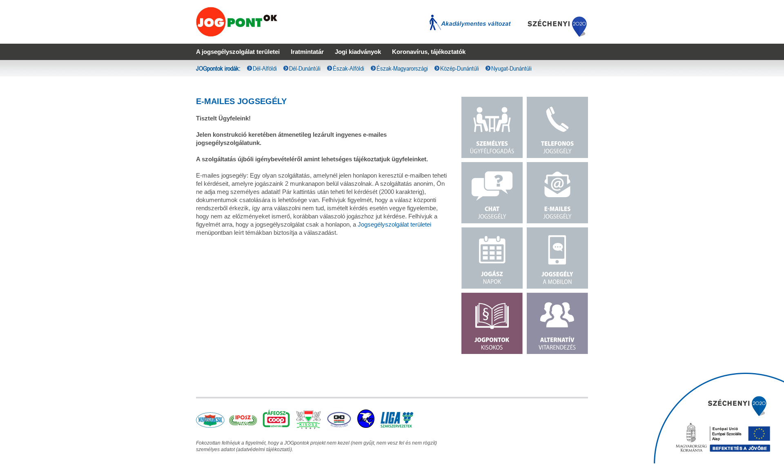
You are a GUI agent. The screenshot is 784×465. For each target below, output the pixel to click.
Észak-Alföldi (348, 68)
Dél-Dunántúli (305, 68)
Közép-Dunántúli (459, 68)
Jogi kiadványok (358, 51)
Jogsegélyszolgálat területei (394, 224)
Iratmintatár (307, 51)
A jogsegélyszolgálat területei (238, 51)
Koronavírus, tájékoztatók (429, 51)
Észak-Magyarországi (402, 68)
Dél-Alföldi (265, 68)
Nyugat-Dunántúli (511, 68)
